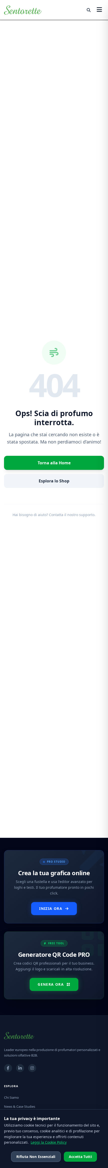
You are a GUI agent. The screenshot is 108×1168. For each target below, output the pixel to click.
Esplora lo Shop (54, 481)
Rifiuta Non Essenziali (36, 1156)
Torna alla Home (54, 463)
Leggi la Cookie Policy (49, 1142)
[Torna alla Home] (23, 10)
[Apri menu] (99, 10)
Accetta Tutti (80, 1156)
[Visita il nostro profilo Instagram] (32, 1068)
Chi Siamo (11, 1097)
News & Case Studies (19, 1106)
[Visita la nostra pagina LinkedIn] (20, 1068)
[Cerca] (89, 10)
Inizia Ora (50, 908)
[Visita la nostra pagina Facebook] (8, 1068)
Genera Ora (51, 984)
